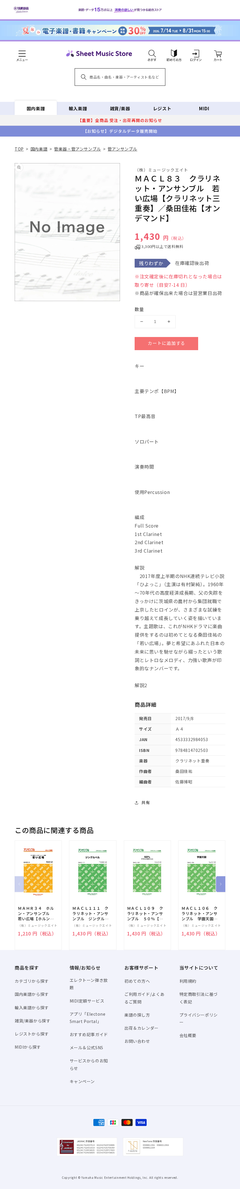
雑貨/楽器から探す (32, 1021)
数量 (139, 309)
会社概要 (187, 1035)
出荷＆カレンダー (141, 1028)
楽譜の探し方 (137, 1015)
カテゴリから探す (32, 981)
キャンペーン (82, 1081)
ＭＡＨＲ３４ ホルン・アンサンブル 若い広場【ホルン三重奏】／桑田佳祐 (36, 914)
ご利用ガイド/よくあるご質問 (144, 997)
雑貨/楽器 (120, 108)
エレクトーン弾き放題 (89, 983)
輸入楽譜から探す (32, 1007)
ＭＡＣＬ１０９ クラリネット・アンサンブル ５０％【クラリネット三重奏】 (145, 914)
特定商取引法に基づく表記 (198, 997)
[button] (152, 53)
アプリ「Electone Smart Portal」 (88, 1017)
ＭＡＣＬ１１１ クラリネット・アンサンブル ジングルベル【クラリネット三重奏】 (90, 914)
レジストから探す (32, 1034)
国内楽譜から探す (32, 994)
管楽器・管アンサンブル (77, 149)
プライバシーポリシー (198, 1018)
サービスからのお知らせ (89, 1064)
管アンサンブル (122, 149)
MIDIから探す (28, 1047)
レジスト (162, 108)
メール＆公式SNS (86, 1047)
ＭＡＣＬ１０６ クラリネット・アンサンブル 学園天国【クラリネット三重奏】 (199, 914)
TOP (19, 149)
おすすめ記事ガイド (89, 1034)
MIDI (204, 108)
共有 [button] (145, 802)
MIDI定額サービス (87, 1001)
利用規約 (187, 981)
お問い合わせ (137, 1041)
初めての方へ (137, 981)
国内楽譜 (36, 108)
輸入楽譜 (78, 108)
